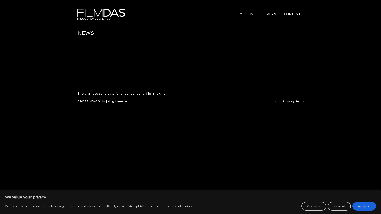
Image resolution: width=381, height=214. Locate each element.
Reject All (339, 206)
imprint (279, 101)
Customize (313, 206)
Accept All (364, 206)
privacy (290, 101)
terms (300, 101)
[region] (190, 202)
